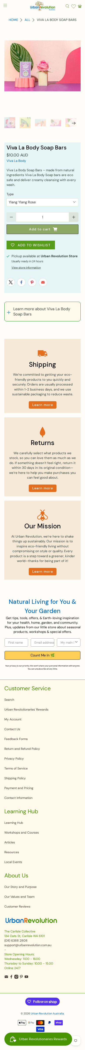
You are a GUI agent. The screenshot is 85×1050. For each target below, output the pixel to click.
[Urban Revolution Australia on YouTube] (26, 978)
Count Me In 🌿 (43, 655)
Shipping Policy (15, 778)
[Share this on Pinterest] (32, 282)
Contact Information (18, 798)
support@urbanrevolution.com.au (27, 945)
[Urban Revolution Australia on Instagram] (16, 978)
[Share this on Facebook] (21, 282)
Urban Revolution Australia (47, 1013)
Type (10, 194)
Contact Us (12, 729)
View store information (26, 267)
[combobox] (67, 642)
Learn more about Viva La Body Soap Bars (41, 311)
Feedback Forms (16, 739)
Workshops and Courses (21, 832)
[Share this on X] (11, 282)
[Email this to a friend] (43, 282)
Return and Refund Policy (22, 749)
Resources (11, 852)
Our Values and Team (19, 897)
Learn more (42, 405)
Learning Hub (13, 823)
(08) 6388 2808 (15, 940)
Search (9, 700)
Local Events (13, 862)
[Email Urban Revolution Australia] (6, 978)
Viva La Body (16, 161)
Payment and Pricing (18, 788)
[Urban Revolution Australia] (42, 6)
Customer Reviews (17, 906)
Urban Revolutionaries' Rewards (26, 709)
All (27, 20)
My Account (12, 719)
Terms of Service (16, 768)
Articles (9, 842)
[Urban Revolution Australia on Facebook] (11, 978)
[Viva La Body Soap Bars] (42, 65)
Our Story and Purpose (20, 887)
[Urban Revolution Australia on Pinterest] (21, 978)
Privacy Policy (14, 759)
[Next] (73, 123)
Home (13, 20)
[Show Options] (76, 642)
